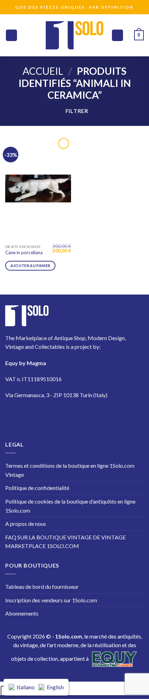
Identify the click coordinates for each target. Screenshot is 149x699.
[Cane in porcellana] (38, 188)
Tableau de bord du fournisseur (42, 586)
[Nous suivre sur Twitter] (53, 416)
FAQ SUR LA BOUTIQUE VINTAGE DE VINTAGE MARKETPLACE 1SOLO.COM (65, 541)
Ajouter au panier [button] (30, 265)
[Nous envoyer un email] (73, 416)
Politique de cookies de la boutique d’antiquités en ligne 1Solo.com (70, 506)
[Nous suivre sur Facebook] (15, 416)
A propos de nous (25, 523)
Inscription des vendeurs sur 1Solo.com (51, 600)
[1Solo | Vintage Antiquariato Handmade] (74, 35)
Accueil (43, 71)
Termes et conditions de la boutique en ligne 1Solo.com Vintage (69, 470)
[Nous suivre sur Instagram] (34, 416)
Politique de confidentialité (37, 487)
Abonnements (21, 613)
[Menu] (11, 35)
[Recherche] (117, 35)
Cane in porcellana (24, 252)
